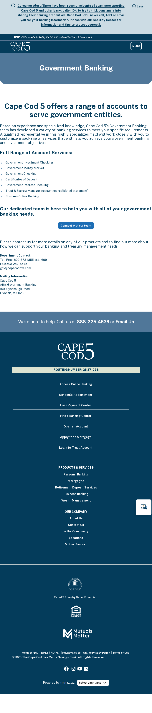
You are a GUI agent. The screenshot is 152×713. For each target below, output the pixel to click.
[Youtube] (79, 669)
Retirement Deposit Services (76, 487)
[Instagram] (73, 669)
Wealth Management (76, 500)
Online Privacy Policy (96, 652)
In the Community (76, 531)
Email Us (124, 321)
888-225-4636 (93, 321)
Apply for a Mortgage (76, 437)
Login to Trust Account (75, 447)
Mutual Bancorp (76, 544)
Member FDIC (30, 652)
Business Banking (76, 494)
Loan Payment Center (75, 405)
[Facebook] (67, 669)
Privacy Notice (71, 652)
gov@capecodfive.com (15, 268)
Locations (76, 538)
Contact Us (76, 525)
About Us (76, 518)
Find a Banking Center (75, 416)
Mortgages (76, 481)
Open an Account (76, 426)
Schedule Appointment (75, 395)
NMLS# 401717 (50, 652)
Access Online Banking (76, 384)
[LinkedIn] (86, 669)
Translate (71, 683)
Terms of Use (121, 652)
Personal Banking (76, 474)
